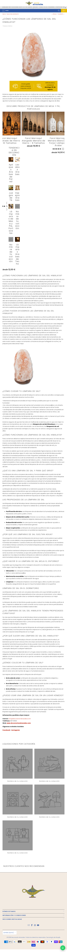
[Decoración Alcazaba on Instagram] (35, 925)
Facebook (6, 730)
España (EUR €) (8, 933)
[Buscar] (58, 10)
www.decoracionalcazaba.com (19, 723)
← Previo (54, 14)
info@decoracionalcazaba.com (20, 719)
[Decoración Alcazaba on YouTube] (38, 925)
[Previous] (3, 191)
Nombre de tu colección (18, 765)
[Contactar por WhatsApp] (62, 947)
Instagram (15, 730)
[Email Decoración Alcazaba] (28, 925)
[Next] (61, 192)
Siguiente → (61, 14)
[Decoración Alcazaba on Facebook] (32, 925)
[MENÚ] (2, 10)
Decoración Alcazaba (18, 937)
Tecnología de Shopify (53, 937)
